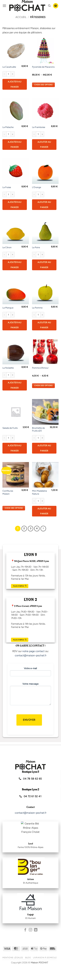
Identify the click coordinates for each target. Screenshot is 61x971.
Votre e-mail (30, 668)
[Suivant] (43, 528)
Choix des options (43, 85)
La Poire (36, 247)
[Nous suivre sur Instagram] (30, 930)
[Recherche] (49, 6)
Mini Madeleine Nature (39, 492)
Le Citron (7, 247)
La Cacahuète (9, 67)
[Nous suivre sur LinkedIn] (35, 930)
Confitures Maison (7, 492)
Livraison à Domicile (45, 957)
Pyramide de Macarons (43, 67)
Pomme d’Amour (40, 367)
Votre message (30, 683)
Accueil (20, 17)
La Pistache (8, 127)
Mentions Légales (12, 957)
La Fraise (6, 187)
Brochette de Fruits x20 (38, 429)
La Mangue (7, 307)
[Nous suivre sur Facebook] (25, 930)
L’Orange (36, 187)
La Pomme (37, 307)
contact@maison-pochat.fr (30, 655)
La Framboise (38, 127)
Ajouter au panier (14, 84)
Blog (28, 957)
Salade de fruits (10, 428)
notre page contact (33, 651)
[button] (4, 6)
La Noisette (8, 367)
